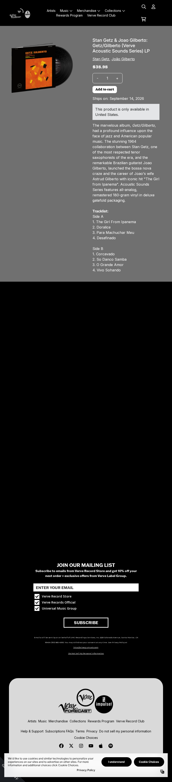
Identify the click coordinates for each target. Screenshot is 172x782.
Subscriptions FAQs (59, 731)
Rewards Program (101, 721)
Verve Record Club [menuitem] (101, 15)
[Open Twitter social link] (71, 746)
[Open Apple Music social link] (101, 746)
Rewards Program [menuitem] (69, 15)
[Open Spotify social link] (111, 746)
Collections (78, 721)
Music (42, 721)
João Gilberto (123, 59)
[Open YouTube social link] (91, 746)
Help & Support (32, 731)
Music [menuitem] (64, 11)
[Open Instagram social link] (81, 746)
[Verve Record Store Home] (20, 13)
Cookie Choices (86, 738)
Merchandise (58, 721)
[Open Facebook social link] (61, 746)
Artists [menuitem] (51, 11)
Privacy (91, 731)
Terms (80, 731)
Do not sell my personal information (125, 731)
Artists (32, 721)
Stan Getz (100, 59)
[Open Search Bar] (143, 6)
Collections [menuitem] (113, 11)
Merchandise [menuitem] (86, 11)
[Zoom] (42, 68)
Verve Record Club (130, 721)
